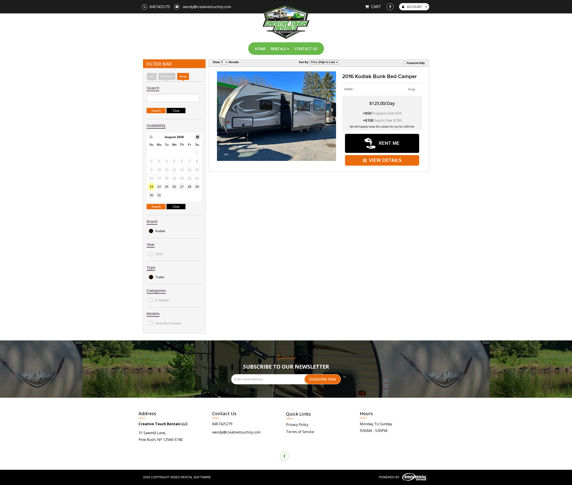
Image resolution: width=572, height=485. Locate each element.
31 (159, 195)
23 (151, 186)
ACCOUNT (414, 6)
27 (182, 186)
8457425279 (222, 423)
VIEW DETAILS (385, 160)
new (151, 76)
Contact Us (305, 48)
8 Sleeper (162, 300)
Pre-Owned (167, 76)
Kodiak (160, 231)
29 (197, 186)
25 (166, 186)
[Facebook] (390, 6)
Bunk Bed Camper (168, 323)
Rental (183, 76)
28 (189, 186)
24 (159, 186)
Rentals (279, 48)
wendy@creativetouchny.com (236, 432)
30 (151, 195)
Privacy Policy (297, 424)
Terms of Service (300, 431)
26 (174, 186)
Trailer (160, 277)
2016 (159, 254)
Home (260, 48)
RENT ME (388, 143)
